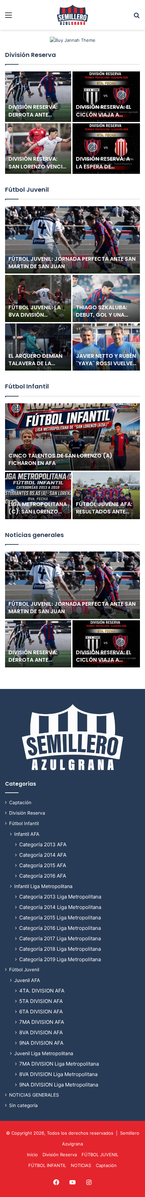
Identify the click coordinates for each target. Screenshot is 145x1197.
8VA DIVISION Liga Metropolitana (58, 1074)
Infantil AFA (26, 834)
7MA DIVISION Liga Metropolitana (59, 1064)
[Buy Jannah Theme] (72, 39)
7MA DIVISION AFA (41, 1022)
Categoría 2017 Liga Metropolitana (60, 938)
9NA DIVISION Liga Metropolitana (58, 1084)
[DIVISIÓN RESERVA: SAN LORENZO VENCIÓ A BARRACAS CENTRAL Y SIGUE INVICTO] (38, 148)
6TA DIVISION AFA (41, 1011)
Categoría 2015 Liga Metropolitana (60, 917)
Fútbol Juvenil (27, 189)
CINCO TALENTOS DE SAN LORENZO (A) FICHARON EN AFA (60, 459)
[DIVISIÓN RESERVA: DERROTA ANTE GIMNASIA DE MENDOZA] (38, 96)
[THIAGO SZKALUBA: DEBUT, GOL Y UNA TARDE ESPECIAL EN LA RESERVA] (106, 298)
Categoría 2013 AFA (42, 844)
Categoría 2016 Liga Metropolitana (60, 928)
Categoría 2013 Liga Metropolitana (60, 896)
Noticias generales (34, 535)
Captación (20, 802)
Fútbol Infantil (27, 386)
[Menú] (8, 17)
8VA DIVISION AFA (41, 1032)
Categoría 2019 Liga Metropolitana (60, 959)
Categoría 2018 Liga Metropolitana (60, 949)
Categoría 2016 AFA (42, 876)
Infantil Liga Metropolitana (43, 886)
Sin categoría (23, 1105)
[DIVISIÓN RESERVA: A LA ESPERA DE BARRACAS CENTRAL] (106, 148)
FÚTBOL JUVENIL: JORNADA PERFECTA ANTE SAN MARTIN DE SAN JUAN (72, 262)
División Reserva (30, 55)
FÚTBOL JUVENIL (100, 1154)
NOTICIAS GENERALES (34, 1095)
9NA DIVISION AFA (41, 1043)
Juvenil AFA (27, 980)
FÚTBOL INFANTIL (47, 1165)
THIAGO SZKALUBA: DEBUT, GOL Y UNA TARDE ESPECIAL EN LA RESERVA (105, 319)
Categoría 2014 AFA (42, 855)
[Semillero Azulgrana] (72, 15)
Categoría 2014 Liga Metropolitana (60, 907)
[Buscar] (136, 17)
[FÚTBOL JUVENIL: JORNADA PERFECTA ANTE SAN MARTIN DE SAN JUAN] (72, 240)
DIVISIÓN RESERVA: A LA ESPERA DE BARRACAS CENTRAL (103, 166)
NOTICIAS (81, 1165)
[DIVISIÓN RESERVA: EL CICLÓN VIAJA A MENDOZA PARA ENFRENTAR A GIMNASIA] (106, 96)
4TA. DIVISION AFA (41, 990)
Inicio (32, 1154)
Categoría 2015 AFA (42, 865)
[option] (72, 123)
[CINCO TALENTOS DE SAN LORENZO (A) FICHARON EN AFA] (72, 437)
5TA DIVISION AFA (41, 1001)
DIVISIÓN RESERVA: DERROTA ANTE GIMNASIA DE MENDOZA (32, 118)
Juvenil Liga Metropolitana (43, 1053)
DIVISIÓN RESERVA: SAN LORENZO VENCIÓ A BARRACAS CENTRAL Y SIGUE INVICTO (38, 170)
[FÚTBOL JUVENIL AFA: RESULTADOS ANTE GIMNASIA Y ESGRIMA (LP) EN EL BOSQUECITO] (106, 495)
